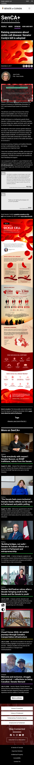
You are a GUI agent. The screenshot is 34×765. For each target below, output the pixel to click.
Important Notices (17, 751)
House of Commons (17, 708)
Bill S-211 (17, 102)
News (10, 26)
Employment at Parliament (17, 723)
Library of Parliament (17, 713)
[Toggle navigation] (29, 8)
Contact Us (17, 761)
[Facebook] (24, 66)
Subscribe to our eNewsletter (17, 740)
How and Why (27, 26)
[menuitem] (4, 26)
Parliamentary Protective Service (17, 718)
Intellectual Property (17, 754)
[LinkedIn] (29, 66)
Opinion (17, 26)
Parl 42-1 (23, 421)
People (4, 26)
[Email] (32, 66)
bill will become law (7, 165)
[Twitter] (26, 66)
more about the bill (26, 216)
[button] (3, 609)
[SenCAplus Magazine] (10, 19)
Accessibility (17, 758)
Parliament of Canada (8, 2)
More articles (17, 698)
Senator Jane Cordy (14, 421)
